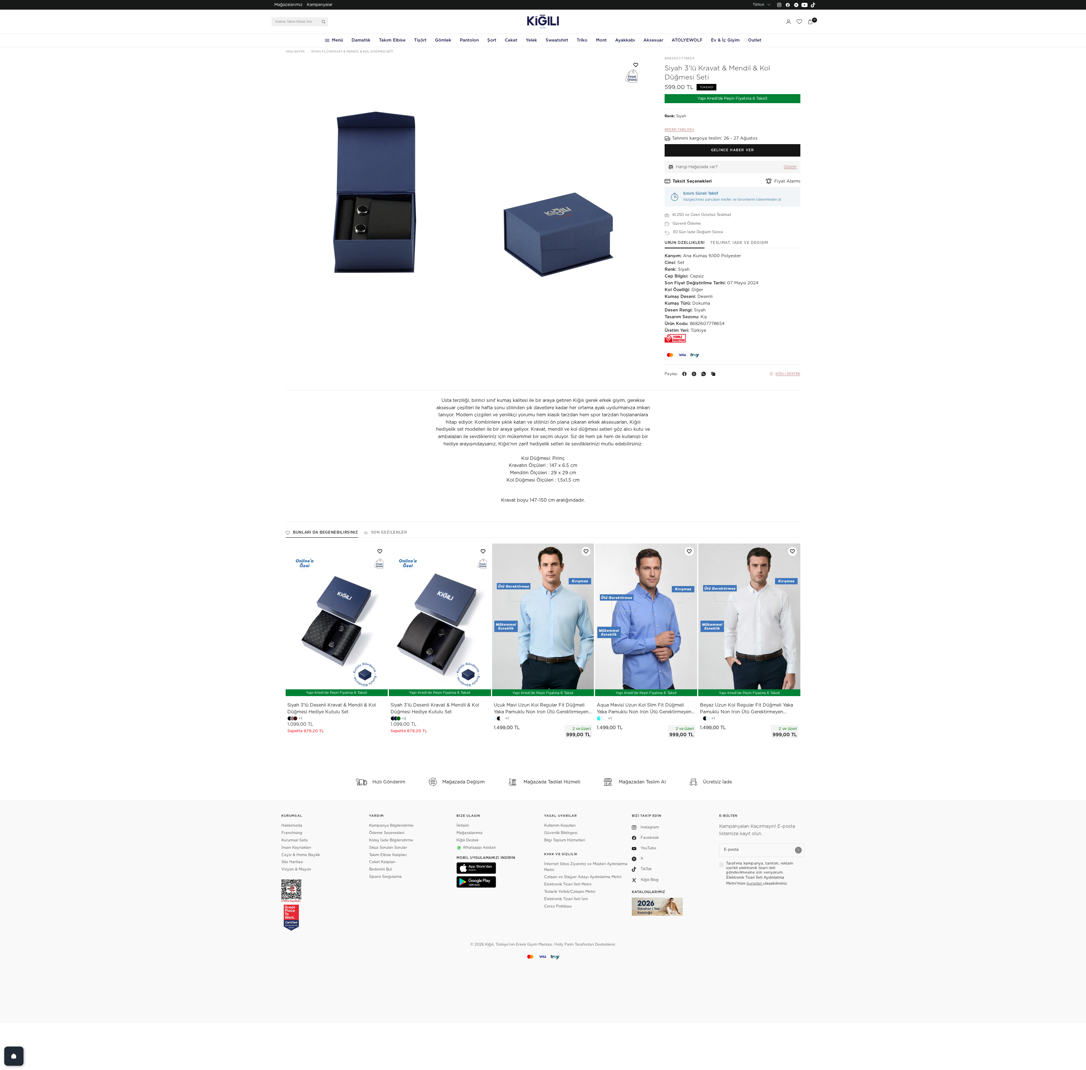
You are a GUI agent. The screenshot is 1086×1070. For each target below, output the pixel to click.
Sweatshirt (557, 40)
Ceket (511, 40)
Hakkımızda (291, 826)
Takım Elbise (392, 40)
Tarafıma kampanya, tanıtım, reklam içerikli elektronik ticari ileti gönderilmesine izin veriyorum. (759, 868)
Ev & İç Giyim (725, 40)
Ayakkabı (625, 40)
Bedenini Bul (380, 869)
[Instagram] (779, 5)
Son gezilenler (389, 532)
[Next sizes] (559, 689)
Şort (491, 40)
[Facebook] (787, 5)
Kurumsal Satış (294, 840)
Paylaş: (671, 374)
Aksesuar (653, 40)
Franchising (291, 833)
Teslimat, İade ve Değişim (739, 243)
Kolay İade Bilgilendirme (391, 840)
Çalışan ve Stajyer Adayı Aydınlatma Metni (582, 877)
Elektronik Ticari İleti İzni (566, 899)
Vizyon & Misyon (296, 869)
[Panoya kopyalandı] (714, 374)
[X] (695, 374)
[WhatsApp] (704, 374)
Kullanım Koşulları (560, 826)
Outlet (754, 40)
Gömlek (443, 40)
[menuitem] (288, 5)
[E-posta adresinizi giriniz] (798, 850)
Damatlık (361, 40)
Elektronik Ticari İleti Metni (567, 884)
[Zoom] (376, 191)
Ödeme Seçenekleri (386, 833)
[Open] (13, 1056)
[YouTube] (804, 5)
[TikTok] (813, 5)
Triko (582, 40)
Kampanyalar (320, 5)
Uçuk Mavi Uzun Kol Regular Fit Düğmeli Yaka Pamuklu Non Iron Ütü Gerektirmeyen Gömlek (541, 709)
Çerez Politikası (558, 906)
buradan (755, 883)
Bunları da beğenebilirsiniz (325, 532)
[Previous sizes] (528, 689)
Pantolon (469, 40)
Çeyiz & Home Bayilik (300, 855)
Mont (601, 40)
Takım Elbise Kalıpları (388, 855)
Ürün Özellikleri (684, 243)
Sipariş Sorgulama (385, 877)
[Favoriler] (799, 21)
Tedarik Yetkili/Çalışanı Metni (569, 892)
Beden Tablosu (679, 129)
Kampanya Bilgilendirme (391, 826)
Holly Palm (564, 944)
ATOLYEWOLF (687, 40)
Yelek (531, 40)
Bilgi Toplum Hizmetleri (564, 840)
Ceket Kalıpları (382, 862)
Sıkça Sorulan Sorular (388, 848)
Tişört (420, 40)
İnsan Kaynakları (296, 848)
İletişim (462, 826)
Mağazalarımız (288, 5)
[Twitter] (796, 5)
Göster (790, 167)
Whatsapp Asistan (479, 848)
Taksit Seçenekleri (692, 181)
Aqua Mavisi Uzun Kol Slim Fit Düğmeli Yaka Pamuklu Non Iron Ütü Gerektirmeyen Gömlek (644, 709)
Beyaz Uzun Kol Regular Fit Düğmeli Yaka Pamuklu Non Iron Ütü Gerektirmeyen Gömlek (746, 709)
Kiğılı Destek (787, 373)
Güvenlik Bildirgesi (560, 833)
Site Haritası (292, 862)
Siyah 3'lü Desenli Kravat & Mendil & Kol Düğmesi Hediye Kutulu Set (331, 708)
